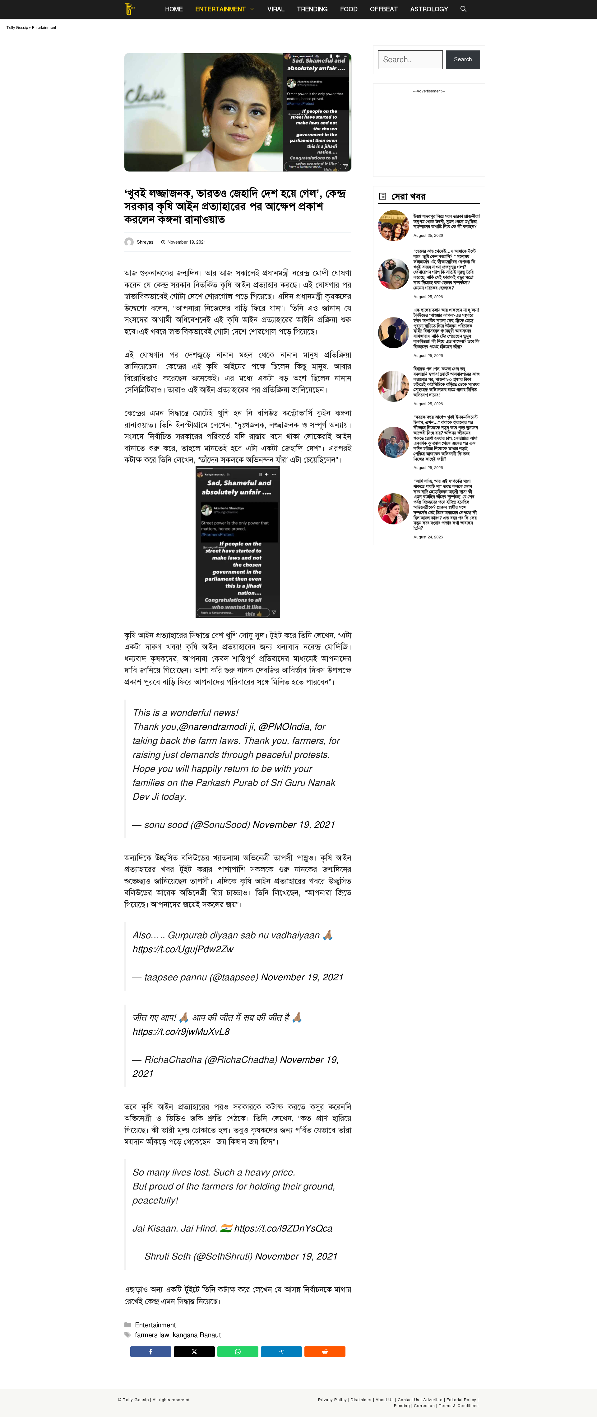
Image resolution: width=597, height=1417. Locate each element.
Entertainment (220, 9)
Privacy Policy (332, 1399)
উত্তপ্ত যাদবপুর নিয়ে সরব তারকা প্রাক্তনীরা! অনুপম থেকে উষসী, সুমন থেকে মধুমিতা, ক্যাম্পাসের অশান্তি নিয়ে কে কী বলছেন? (447, 222)
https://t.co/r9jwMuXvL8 (180, 1032)
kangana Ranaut (197, 1335)
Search (463, 59)
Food (349, 9)
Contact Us (408, 1399)
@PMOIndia (283, 727)
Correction (424, 1405)
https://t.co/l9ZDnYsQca (283, 1228)
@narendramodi (212, 727)
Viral (276, 9)
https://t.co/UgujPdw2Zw (182, 949)
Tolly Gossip (17, 28)
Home (174, 9)
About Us (385, 1399)
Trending (312, 9)
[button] (463, 9)
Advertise (432, 1399)
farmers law (152, 1335)
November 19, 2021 (293, 825)
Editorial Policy (461, 1399)
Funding (402, 1405)
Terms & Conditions (459, 1405)
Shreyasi (146, 242)
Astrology (429, 9)
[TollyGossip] (129, 9)
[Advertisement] (429, 133)
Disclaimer (361, 1399)
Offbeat (384, 9)
